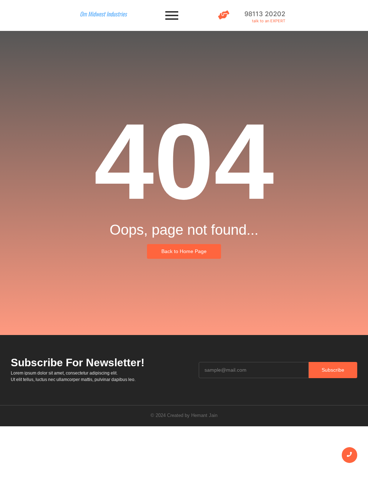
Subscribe (333, 370)
